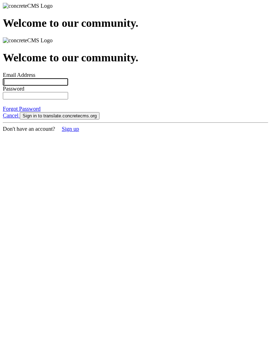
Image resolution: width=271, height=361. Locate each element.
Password (13, 89)
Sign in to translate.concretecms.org (60, 115)
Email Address (19, 75)
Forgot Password (22, 109)
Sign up (70, 129)
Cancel (11, 115)
